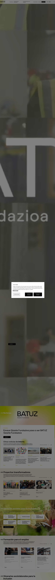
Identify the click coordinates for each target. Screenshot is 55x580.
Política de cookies (15, 290)
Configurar (16, 294)
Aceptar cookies (29, 294)
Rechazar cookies (38, 294)
